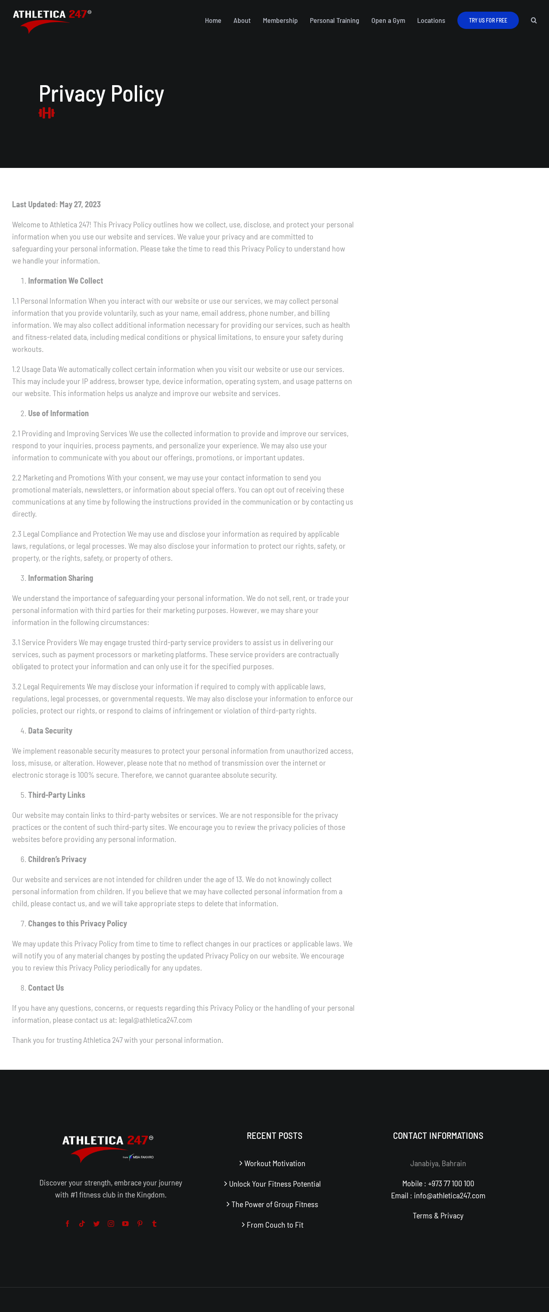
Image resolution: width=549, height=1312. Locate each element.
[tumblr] (154, 1223)
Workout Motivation (274, 1163)
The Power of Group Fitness (274, 1204)
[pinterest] (140, 1223)
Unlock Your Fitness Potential (275, 1183)
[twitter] (96, 1223)
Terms (422, 1215)
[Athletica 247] (52, 9)
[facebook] (67, 1223)
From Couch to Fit (275, 1224)
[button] (534, 20)
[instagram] (111, 1223)
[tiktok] (82, 1223)
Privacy (451, 1215)
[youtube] (125, 1223)
